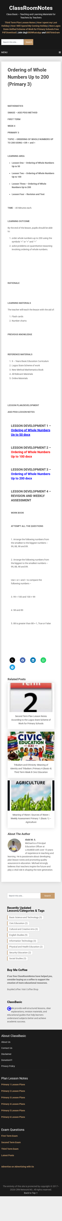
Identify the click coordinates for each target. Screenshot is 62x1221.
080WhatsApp (34, 32)
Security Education (20, 952)
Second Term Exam (11, 1142)
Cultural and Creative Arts (23, 929)
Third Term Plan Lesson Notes (20, 22)
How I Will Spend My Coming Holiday (29, 26)
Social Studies (17, 958)
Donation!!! (6, 1060)
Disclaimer (6, 1054)
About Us (5, 1042)
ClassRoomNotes (31, 8)
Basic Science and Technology (25, 917)
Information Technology (22, 941)
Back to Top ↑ (31, 1193)
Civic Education (18, 923)
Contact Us (6, 1048)
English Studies (18, 935)
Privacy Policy (8, 1066)
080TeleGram (53, 32)
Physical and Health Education (26, 946)
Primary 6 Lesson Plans (13, 1117)
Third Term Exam (9, 1149)
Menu (4, 52)
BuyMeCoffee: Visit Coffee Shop (22, 989)
